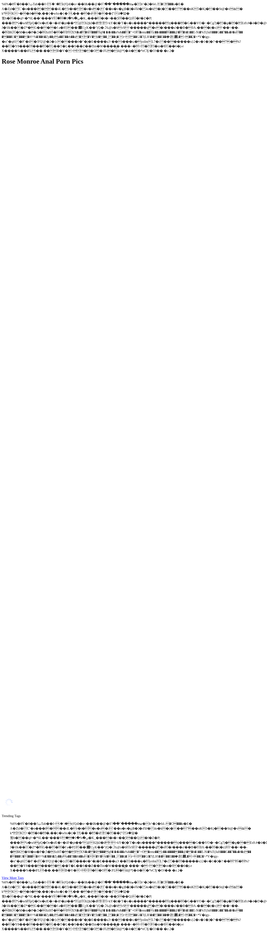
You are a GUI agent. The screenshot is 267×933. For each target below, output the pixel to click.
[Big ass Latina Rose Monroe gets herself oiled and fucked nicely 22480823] (41, 109)
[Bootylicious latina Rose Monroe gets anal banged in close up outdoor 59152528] (41, 382)
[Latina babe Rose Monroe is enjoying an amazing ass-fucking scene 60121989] (41, 475)
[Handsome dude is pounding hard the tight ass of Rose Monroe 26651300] (41, 706)
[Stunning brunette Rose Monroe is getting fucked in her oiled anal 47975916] (41, 570)
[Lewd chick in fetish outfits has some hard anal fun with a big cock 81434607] (41, 748)
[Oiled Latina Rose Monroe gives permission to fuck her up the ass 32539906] (41, 664)
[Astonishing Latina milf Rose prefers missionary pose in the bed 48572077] (41, 152)
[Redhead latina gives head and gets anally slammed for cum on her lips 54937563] (41, 245)
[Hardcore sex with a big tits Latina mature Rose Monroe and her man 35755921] (41, 789)
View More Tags (13, 878)
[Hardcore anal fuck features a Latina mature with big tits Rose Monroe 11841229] (41, 287)
